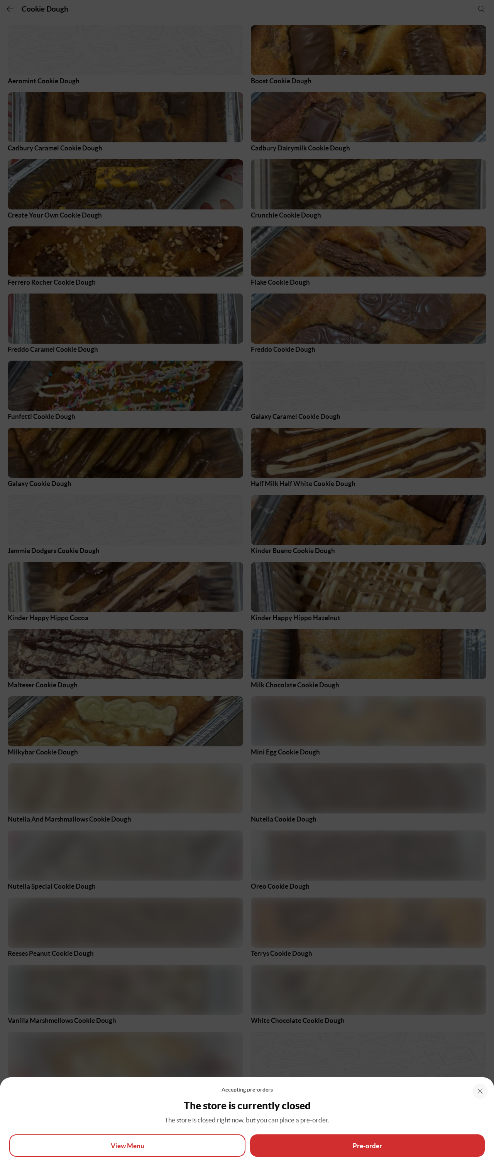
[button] (480, 1091)
